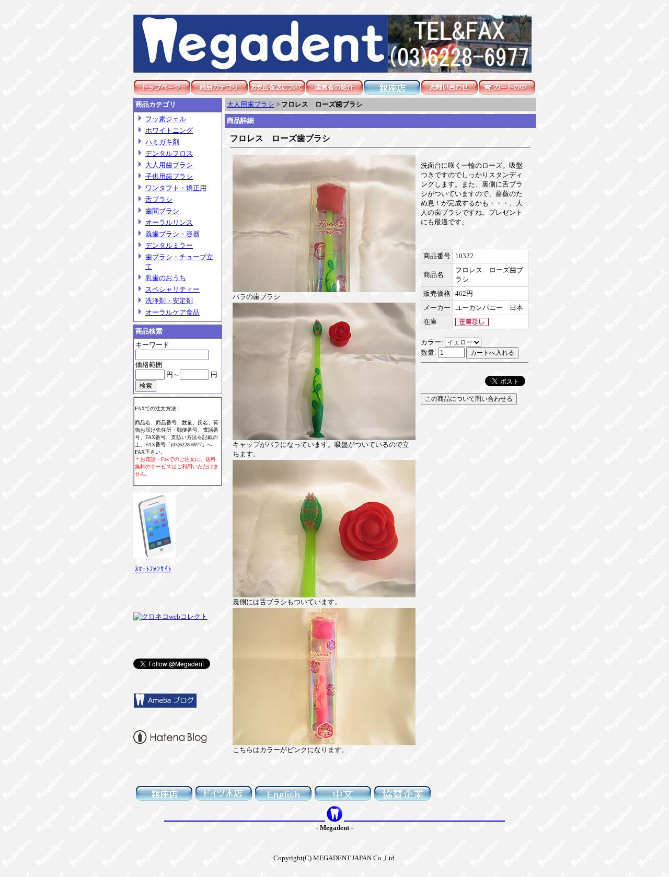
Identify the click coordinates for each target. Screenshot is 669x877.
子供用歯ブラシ (169, 176)
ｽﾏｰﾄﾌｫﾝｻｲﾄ (153, 569)
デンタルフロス (169, 153)
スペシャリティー (172, 289)
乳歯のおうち (165, 278)
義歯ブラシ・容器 (172, 234)
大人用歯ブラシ (169, 165)
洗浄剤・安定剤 (169, 301)
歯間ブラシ (162, 211)
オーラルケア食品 (172, 312)
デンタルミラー (169, 245)
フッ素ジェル (165, 119)
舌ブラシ (158, 199)
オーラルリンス (169, 222)
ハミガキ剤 (162, 142)
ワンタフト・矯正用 (175, 188)
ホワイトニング (169, 130)
